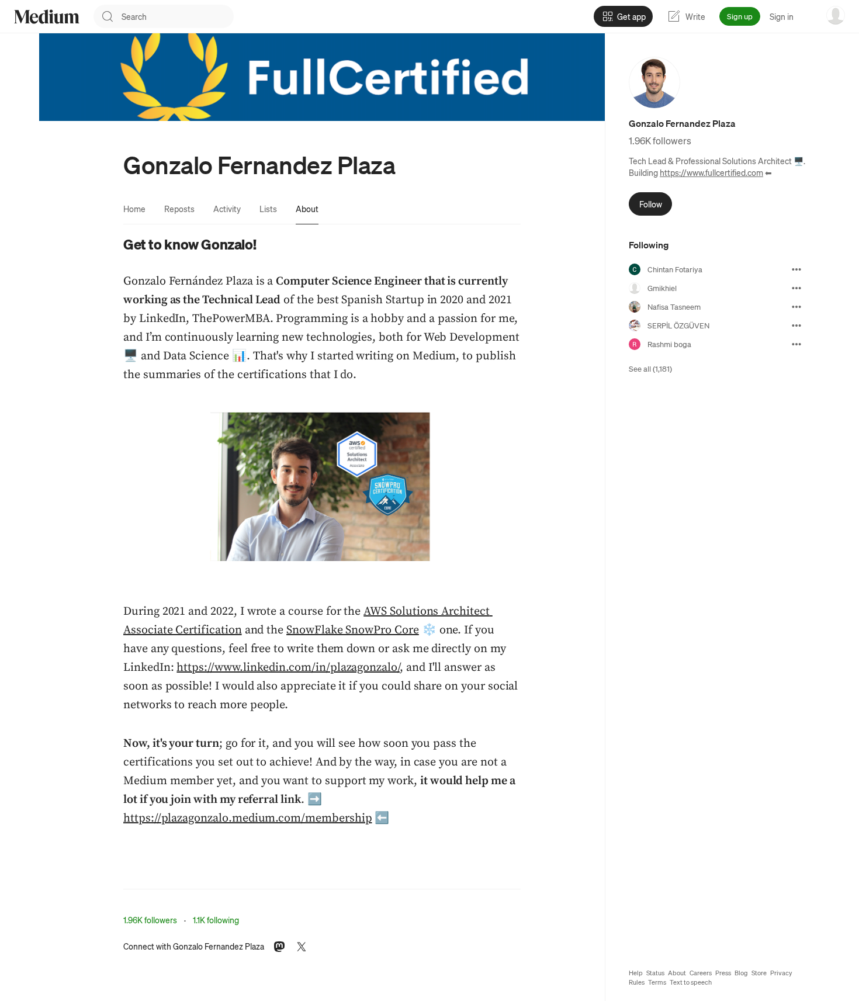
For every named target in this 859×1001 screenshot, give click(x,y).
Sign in (782, 16)
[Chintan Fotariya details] (796, 269)
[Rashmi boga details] (796, 344)
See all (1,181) (650, 368)
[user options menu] (835, 15)
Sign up (740, 16)
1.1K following (216, 920)
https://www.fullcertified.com (711, 172)
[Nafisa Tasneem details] (796, 306)
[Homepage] (46, 16)
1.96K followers (150, 920)
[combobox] (178, 16)
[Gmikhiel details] (796, 288)
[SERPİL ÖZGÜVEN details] (796, 325)
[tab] (134, 208)
